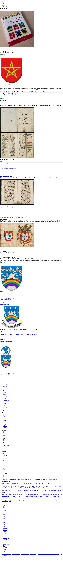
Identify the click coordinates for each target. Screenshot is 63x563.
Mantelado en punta (8, 334)
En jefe (13, 334)
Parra (23, 483)
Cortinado (4, 402)
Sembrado (17, 334)
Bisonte (21, 486)
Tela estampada (5, 551)
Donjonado (26, 495)
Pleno (5, 93)
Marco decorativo (5, 530)
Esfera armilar (34, 495)
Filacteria (60, 495)
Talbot (32, 487)
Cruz (3, 442)
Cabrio (4, 440)
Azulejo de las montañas (13, 486)
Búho (31, 486)
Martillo (24, 496)
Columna (11, 495)
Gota (38, 479)
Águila (4, 486)
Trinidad (59, 500)
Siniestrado (4, 394)
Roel (3, 468)
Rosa (35, 483)
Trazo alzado (5, 94)
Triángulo (4, 469)
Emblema (4, 526)
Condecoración (5, 506)
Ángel (2, 500)
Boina (15, 494)
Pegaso (52, 500)
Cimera (4, 504)
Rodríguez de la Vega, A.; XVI (6, 176)
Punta (4, 449)
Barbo (17, 486)
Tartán (4, 535)
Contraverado (4, 428)
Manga (22, 496)
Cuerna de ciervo (36, 490)
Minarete (47, 496)
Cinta (4, 495)
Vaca (42, 487)
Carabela (14, 494)
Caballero (33, 494)
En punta (24, 334)
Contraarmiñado (5, 422)
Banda (4, 438)
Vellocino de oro (4, 501)
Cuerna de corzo (40, 490)
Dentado (22, 495)
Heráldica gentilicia (5, 384)
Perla (3, 447)
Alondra (9, 486)
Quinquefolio (31, 483)
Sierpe (30, 487)
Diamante (27, 479)
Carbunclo (58, 494)
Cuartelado (4, 397)
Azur (5, 334)
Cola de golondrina (27, 490)
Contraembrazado (5, 404)
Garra (48, 490)
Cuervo (51, 486)
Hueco (13, 93)
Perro (19, 487)
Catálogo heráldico (5, 528)
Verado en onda (5, 426)
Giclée (4, 543)
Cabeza (12, 490)
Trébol (42, 483)
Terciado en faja (5, 395)
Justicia (39, 500)
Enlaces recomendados (5, 539)
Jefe (3, 444)
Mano (60, 490)
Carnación (4, 431)
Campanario (47, 494)
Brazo (10, 490)
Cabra (35, 486)
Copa (40, 494)
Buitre (29, 486)
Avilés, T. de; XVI (3, 219)
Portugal (3, 253)
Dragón (26, 500)
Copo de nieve (14, 479)
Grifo (34, 500)
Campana (45, 494)
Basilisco (7, 500)
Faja (3, 443)
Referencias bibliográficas (6, 538)
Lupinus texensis (4, 483)
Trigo (40, 483)
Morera (14, 483)
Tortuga (40, 487)
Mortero (41, 496)
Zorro (44, 487)
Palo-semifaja (4, 474)
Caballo (33, 486)
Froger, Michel (4, 51)
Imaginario (61, 554)
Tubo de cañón (53, 494)
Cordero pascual (21, 500)
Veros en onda (4, 424)
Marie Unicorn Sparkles (4, 304)
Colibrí (47, 486)
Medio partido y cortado (6, 399)
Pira (3, 448)
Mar (46, 479)
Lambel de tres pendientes (6, 445)
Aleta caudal (3, 490)
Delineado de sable (10, 94)
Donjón (24, 495)
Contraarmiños (5, 421)
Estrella (10, 93)
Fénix (30, 500)
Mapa (4, 534)
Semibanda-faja (5, 475)
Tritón (61, 500)
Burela (4, 453)
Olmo (17, 483)
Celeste (4, 432)
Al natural (34, 334)
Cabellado (22, 554)
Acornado (3, 554)
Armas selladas (5, 529)
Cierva (42, 486)
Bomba (17, 494)
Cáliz (39, 494)
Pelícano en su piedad (16, 487)
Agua (2, 479)
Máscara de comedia (30, 496)
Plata (11, 334)
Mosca (2, 487)
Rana (26, 487)
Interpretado (7, 299)
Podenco (22, 487)
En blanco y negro (11, 207)
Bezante (4, 465)
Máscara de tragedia (35, 496)
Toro (38, 487)
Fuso (3, 467)
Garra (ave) (50, 490)
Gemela (4, 458)
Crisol (9, 495)
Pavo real (10, 487)
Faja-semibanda (5, 473)
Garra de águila (54, 490)
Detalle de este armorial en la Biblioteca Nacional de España (9, 168)
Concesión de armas (5, 527)
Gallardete (4, 524)
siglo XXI (8, 48)
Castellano (4, 381)
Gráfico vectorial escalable (6, 544)
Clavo (7, 495)
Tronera (56, 494)
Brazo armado (30, 494)
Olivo (15, 483)
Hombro (58, 490)
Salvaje (28, 487)
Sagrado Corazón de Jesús (16, 500)
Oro (11, 93)
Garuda (32, 500)
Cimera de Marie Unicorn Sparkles (7, 341)
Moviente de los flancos (30, 334)
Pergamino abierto (56, 495)
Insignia (4, 521)
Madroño (7, 483)
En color (10, 164)
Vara (3, 461)
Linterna (17, 496)
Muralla (49, 496)
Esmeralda (30, 479)
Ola (56, 479)
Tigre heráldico (36, 487)
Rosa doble (37, 483)
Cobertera (15, 490)
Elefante (55, 486)
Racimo (48, 483)
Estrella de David (47, 495)
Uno (8, 93)
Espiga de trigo (45, 490)
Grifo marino (36, 500)
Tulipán (44, 483)
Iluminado (13, 94)
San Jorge (55, 500)
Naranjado (4, 434)
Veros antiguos (5, 423)
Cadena (35, 494)
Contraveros (4, 427)
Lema (36, 334)
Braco (27, 486)
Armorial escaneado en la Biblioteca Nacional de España (8, 169)
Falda (61, 495)
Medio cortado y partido (6, 401)
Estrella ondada (35, 479)
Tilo (39, 483)
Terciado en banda (5, 396)
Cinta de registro (10, 496)
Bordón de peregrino (25, 494)
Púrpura (4, 416)
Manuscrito (5, 164)
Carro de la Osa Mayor (10, 479)
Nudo (53, 496)
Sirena (57, 500)
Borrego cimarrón (25, 486)
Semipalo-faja (4, 476)
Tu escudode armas (3, 3)
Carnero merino (37, 486)
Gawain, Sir (2, 55)
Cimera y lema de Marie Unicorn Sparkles (8, 378)
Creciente (18, 479)
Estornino (60, 486)
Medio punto (16, 94)
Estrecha (4, 456)
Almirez (45, 496)
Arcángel (4, 500)
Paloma (6, 487)
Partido (4, 391)
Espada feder (39, 495)
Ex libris (4, 525)
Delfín (53, 486)
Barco (4, 494)
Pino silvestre (25, 483)
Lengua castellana (13, 164)
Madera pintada (5, 549)
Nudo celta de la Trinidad (57, 496)
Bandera (4, 522)
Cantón (4, 441)
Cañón (50, 494)
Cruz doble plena (5, 472)
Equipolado (4, 466)
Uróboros (10, 501)
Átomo (6, 479)
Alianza (9, 490)
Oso (4, 487)
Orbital (58, 479)
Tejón (33, 487)
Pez (20, 487)
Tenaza (4, 459)
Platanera (28, 483)
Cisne (45, 486)
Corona (4, 507)
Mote (3, 512)
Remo (6, 494)
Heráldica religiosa (5, 386)
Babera (4, 518)
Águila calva (6, 486)
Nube (54, 479)
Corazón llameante (10, 500)
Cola (16, 490)
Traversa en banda (5, 455)
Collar (4, 505)
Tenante (4, 515)
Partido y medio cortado (6, 400)
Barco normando (10, 494)
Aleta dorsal (6, 490)
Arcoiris (26, 334)
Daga (20, 495)
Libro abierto (3, 496)
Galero (4, 508)
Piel (14, 298)
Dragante (24, 500)
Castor (40, 486)
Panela (21, 483)
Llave (19, 496)
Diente (42, 490)
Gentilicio (5, 299)
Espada (37, 495)
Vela (7, 494)
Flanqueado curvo (5, 407)
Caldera (37, 494)
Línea (15, 496)
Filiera (4, 457)
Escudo (10, 299)
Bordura (4, 439)
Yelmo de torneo (5, 517)
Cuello (32, 490)
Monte (48, 479)
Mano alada (45, 500)
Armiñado (4, 420)
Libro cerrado (6, 496)
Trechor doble (4, 460)
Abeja (2, 486)
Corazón (31, 490)
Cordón (13, 495)
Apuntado (10, 298)
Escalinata (29, 495)
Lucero (44, 479)
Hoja (56, 490)
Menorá (39, 496)
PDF (3, 545)
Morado (4, 433)
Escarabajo (57, 486)
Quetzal (25, 487)
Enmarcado (4, 548)
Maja (42, 496)
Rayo (59, 479)
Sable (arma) (43, 495)
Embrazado (4, 403)
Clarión (6, 495)
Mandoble (26, 496)
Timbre (4, 516)
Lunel (20, 496)
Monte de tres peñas (51, 479)
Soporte (4, 514)
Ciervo (44, 486)
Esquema (4, 532)
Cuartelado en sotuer (5, 398)
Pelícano (12, 487)
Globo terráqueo (41, 479)
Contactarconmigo (3, 5)
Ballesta (3, 494)
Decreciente (24, 479)
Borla (3, 509)
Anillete (4, 464)
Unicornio (19, 334)
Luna (45, 479)
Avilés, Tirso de (4, 251)
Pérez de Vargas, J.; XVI (5, 100)
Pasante (22, 334)
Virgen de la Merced (49, 500)
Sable (3, 415)
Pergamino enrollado (51, 495)
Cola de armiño (23, 490)
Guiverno (29, 500)
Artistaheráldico (3, 2)
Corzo (49, 486)
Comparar (4, 531)
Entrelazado (16, 93)
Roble (33, 483)
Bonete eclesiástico (21, 494)
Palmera (19, 483)
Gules (7, 93)
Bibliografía (16, 554)
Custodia (43, 494)
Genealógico (4, 533)
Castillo (61, 494)
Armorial (7, 164)
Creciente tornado (21, 479)
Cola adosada (19, 490)
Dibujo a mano (5, 547)
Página (13, 496)
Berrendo (19, 486)
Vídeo (4, 546)
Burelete (19, 554)
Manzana (9, 483)
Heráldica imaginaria (5, 387)
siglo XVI (8, 163)
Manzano (12, 483)
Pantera (8, 487)
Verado (4, 425)
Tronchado (4, 392)
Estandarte (4, 523)
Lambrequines (4, 510)
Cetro (2, 495)
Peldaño (32, 495)
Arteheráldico (3, 1)
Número (51, 496)
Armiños (4, 419)
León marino (42, 500)
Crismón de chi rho (17, 495)
